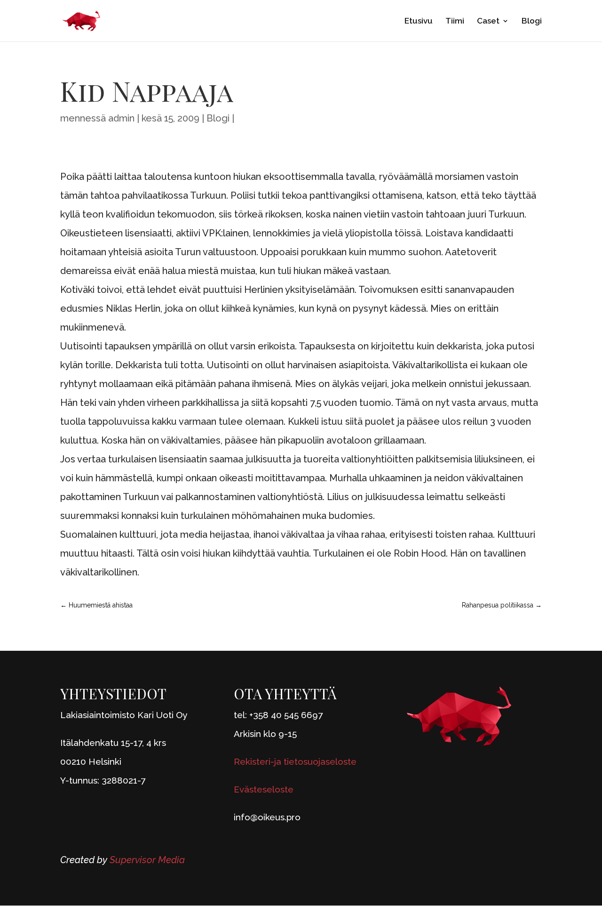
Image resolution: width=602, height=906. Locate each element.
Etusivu (418, 21)
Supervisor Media (147, 860)
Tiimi (454, 21)
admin (121, 118)
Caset (488, 21)
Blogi (532, 21)
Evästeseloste (263, 789)
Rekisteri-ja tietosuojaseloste (295, 761)
